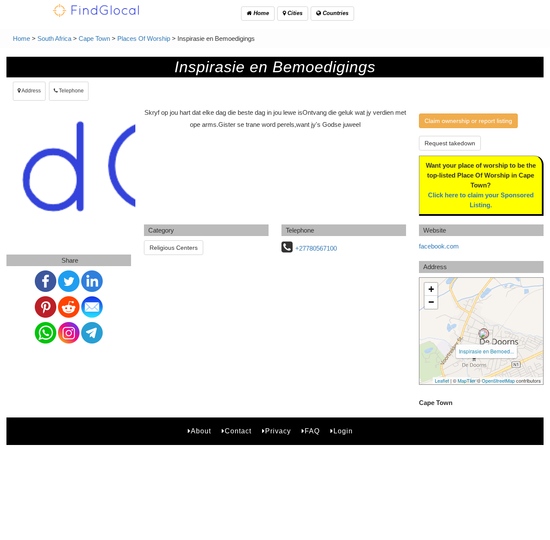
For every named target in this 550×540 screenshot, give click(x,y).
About (201, 431)
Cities (294, 13)
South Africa (54, 38)
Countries (334, 13)
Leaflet (442, 380)
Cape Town (94, 38)
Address (31, 91)
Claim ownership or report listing (468, 120)
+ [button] (431, 289)
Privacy (278, 431)
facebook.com (439, 246)
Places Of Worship (143, 38)
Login (343, 431)
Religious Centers (174, 247)
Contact (238, 431)
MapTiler (467, 380)
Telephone (71, 91)
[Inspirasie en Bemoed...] (484, 333)
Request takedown (450, 143)
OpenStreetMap (498, 380)
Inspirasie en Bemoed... (486, 351)
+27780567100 (316, 248)
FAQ (312, 431)
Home (260, 13)
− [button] (431, 302)
